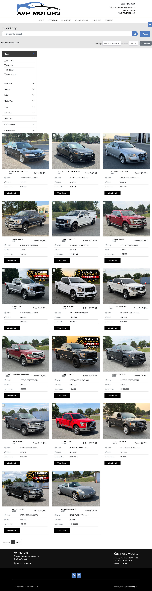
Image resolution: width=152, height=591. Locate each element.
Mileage (7, 89)
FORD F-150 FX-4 (118, 374)
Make (6, 54)
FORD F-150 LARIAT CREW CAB (17, 374)
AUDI (9, 65)
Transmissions (9, 130)
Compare (146, 43)
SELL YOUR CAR (81, 20)
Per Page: (124, 43)
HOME (41, 20)
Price (6, 107)
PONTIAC (11, 74)
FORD (10, 70)
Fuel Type (7, 113)
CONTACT (109, 20)
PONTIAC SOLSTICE (68, 509)
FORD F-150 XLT (18, 239)
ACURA (10, 61)
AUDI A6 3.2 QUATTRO (119, 172)
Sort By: (98, 43)
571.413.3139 (128, 13)
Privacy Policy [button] (119, 586)
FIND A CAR (96, 20)
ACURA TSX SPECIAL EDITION (69, 172)
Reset (145, 34)
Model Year (8, 101)
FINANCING (66, 20)
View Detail (11, 193)
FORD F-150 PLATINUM (118, 307)
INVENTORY (53, 20)
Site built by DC (132, 586)
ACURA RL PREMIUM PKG (18, 172)
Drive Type (8, 119)
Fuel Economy (9, 124)
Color (6, 95)
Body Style (8, 83)
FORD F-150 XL (17, 307)
